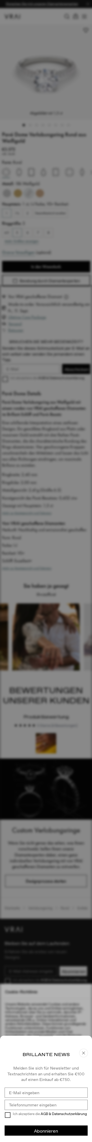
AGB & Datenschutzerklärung (64, 1113)
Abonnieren (46, 1131)
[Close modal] (46, 571)
